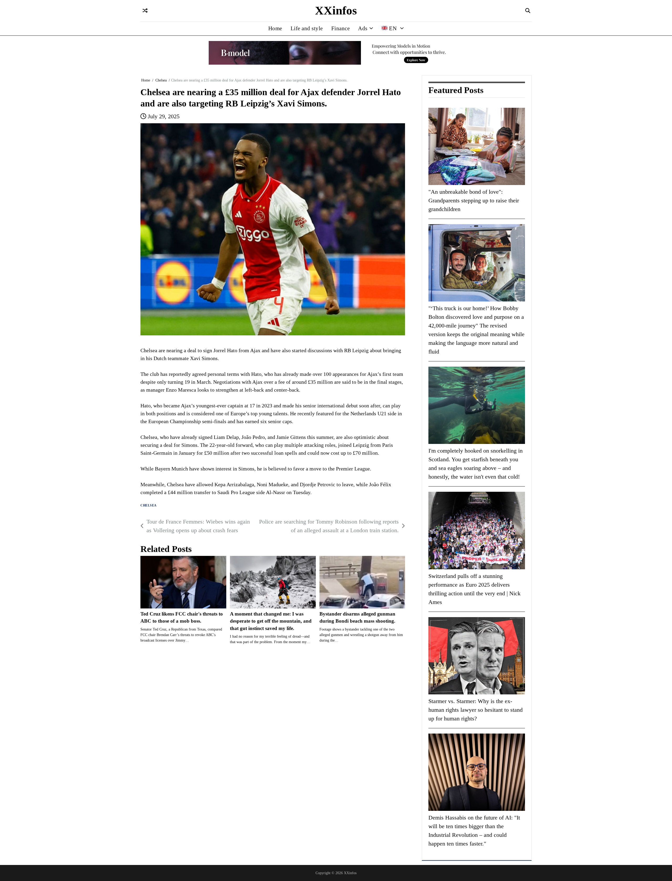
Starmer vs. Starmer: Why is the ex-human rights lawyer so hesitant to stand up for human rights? (475, 710)
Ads (363, 28)
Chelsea (148, 505)
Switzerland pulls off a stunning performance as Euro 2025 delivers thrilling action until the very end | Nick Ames (474, 589)
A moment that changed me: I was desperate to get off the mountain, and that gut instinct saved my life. (271, 621)
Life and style (307, 28)
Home (275, 28)
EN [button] (393, 28)
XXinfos (336, 10)
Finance (340, 28)
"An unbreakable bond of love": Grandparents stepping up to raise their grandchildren (473, 200)
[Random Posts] (145, 11)
